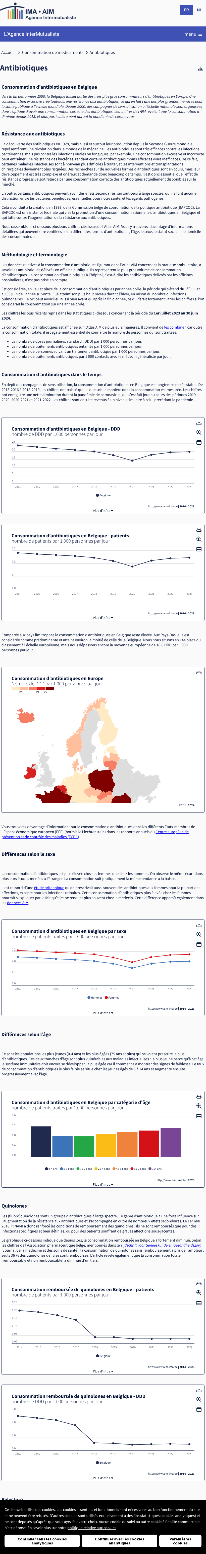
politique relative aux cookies (91, 1527)
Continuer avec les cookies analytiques (119, 1540)
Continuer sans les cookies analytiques (42, 1540)
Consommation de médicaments (53, 52)
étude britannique (49, 887)
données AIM (17, 902)
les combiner (174, 327)
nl (199, 10)
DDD (88, 341)
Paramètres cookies (180, 1540)
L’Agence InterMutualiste (31, 34)
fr (186, 10)
